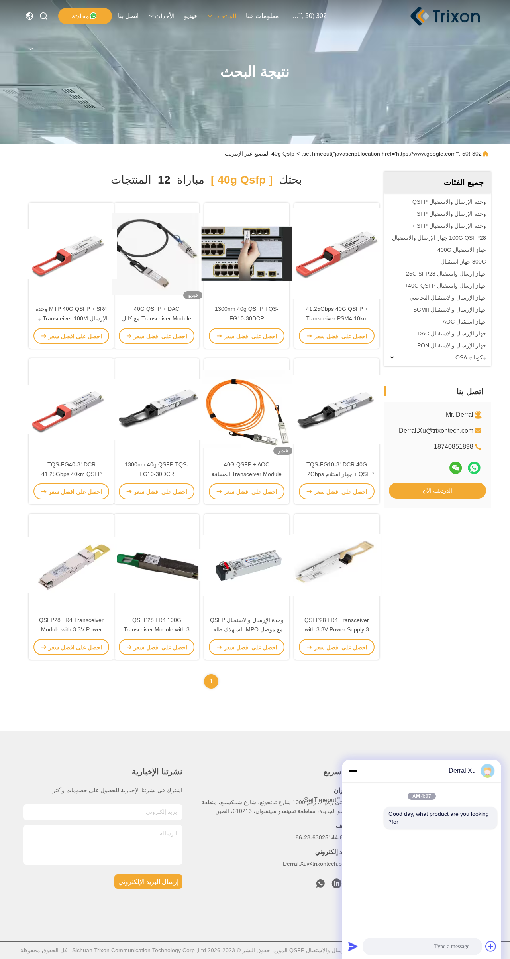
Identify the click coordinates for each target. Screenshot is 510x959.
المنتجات (224, 16)
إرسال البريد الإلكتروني (148, 881)
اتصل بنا (128, 15)
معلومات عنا (262, 15)
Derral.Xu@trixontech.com (436, 430)
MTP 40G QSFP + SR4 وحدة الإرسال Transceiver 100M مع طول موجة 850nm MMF (71, 318)
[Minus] (353, 770)
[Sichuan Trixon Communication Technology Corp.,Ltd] (453, 16)
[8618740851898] (320, 885)
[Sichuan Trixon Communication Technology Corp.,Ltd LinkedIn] (336, 885)
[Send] (353, 946)
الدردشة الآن (437, 490)
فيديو (190, 15)
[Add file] (490, 946)
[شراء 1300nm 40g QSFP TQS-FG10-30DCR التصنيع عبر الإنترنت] (246, 253)
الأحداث (165, 16)
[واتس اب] (474, 467)
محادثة (80, 16)
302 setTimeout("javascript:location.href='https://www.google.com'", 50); (307, 15)
